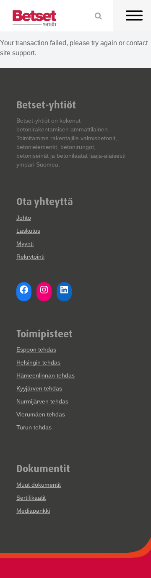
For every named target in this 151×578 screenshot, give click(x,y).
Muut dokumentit (38, 484)
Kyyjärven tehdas (39, 388)
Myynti (25, 243)
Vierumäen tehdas (40, 414)
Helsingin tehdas (38, 362)
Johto (23, 217)
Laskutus (28, 230)
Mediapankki (33, 510)
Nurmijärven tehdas (42, 401)
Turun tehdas (34, 427)
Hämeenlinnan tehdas (45, 375)
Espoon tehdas (36, 349)
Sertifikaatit (31, 497)
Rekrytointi (30, 256)
